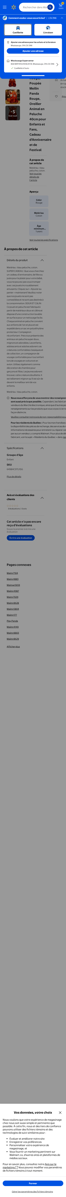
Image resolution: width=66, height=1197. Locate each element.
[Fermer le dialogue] (60, 1112)
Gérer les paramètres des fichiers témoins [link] (32, 1191)
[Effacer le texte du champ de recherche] (45, 7)
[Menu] (5, 7)
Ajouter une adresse (33, 51)
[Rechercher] (50, 7)
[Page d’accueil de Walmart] (13, 7)
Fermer (33, 1183)
